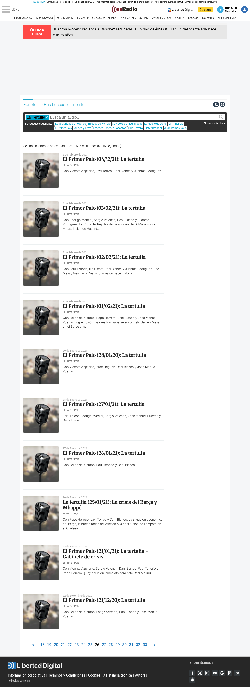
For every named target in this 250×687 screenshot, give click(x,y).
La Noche (83, 18)
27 (104, 644)
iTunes (192, 680)
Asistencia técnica (117, 675)
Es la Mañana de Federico (70, 123)
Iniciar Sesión (244, 9)
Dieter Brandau (154, 128)
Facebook (192, 673)
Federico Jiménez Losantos (109, 128)
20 (56, 644)
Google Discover (222, 673)
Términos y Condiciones (66, 675)
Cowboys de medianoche (127, 123)
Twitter (200, 673)
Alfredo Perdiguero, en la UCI (169, 2)
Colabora (206, 10)
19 (49, 644)
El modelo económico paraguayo (201, 2)
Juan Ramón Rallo (175, 128)
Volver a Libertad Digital (181, 9)
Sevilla (179, 18)
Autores (141, 675)
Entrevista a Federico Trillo (60, 2)
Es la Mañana (65, 18)
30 (124, 644)
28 (111, 644)
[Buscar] (221, 117)
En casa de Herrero (104, 18)
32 (138, 644)
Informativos (44, 18)
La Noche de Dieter (155, 123)
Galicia (144, 18)
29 (117, 644)
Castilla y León (162, 18)
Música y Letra (82, 128)
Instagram (207, 673)
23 (76, 644)
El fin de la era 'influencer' (140, 2)
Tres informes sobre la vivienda (111, 2)
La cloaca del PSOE (84, 2)
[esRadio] (124, 9)
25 (90, 644)
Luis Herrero (135, 128)
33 (145, 644)
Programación (23, 18)
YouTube (215, 673)
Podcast (193, 18)
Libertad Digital (98, 665)
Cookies (94, 675)
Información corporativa (26, 675)
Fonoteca (208, 18)
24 (83, 644)
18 (42, 644)
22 (70, 644)
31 (131, 644)
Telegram (237, 673)
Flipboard (229, 673)
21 (63, 644)
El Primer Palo (227, 18)
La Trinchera (128, 18)
